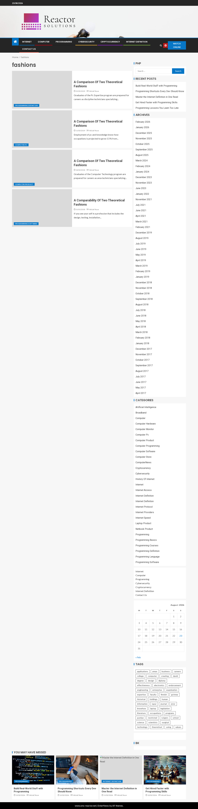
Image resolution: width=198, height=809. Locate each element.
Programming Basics (146, 540)
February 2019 (143, 271)
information (142, 704)
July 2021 (141, 205)
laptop (153, 708)
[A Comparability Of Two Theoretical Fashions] (42, 208)
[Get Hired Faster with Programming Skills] (165, 770)
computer (152, 676)
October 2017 (142, 360)
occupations (155, 713)
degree (140, 680)
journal (164, 704)
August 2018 (142, 304)
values (178, 727)
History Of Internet (145, 479)
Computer (43, 41)
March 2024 (142, 160)
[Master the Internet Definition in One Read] (121, 770)
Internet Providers (145, 512)
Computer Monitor (145, 429)
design (151, 680)
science (140, 722)
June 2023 (141, 188)
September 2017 (144, 365)
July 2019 (141, 243)
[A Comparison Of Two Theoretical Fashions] (42, 90)
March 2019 (142, 265)
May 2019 (141, 254)
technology (142, 727)
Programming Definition (26, 105)
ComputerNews (143, 462)
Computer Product (24, 184)
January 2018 (142, 343)
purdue (140, 718)
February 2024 (143, 166)
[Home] (15, 42)
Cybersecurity (86, 41)
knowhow (141, 708)
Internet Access (144, 490)
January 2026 (142, 127)
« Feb (138, 657)
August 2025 (142, 155)
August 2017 (142, 371)
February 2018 (143, 337)
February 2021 (143, 227)
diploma (161, 680)
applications (142, 671)
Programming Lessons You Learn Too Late (157, 108)
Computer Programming (148, 446)
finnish (164, 694)
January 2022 (142, 194)
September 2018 (144, 299)
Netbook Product (144, 529)
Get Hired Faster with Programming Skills (156, 102)
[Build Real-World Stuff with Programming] (33, 770)
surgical (165, 722)
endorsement (175, 685)
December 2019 (144, 232)
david (175, 676)
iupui (154, 704)
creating (165, 676)
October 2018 (142, 293)
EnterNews (103, 805)
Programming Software (26, 224)
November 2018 (144, 288)
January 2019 (142, 276)
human (165, 699)
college (140, 676)
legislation (165, 708)
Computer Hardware (146, 423)
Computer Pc (21, 145)
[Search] (160, 45)
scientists (152, 722)
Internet (27, 41)
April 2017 (141, 393)
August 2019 (142, 238)
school (176, 718)
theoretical (157, 727)
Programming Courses (147, 545)
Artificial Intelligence (146, 407)
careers (177, 671)
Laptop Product (143, 523)
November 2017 (144, 354)
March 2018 (142, 332)
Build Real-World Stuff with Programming (156, 85)
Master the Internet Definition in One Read (157, 97)
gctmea (174, 694)
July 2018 (141, 310)
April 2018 (141, 326)
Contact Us (29, 49)
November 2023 (144, 182)
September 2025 (144, 149)
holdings (153, 699)
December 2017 (144, 349)
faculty (153, 694)
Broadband (141, 412)
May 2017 (141, 387)
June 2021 (141, 210)
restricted (152, 718)
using (168, 727)
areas (154, 671)
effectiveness (143, 685)
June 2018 (141, 315)
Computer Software (145, 451)
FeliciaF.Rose (94, 91)
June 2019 (141, 249)
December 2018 (144, 282)
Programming (64, 41)
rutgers (164, 718)
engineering (142, 690)
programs (170, 713)
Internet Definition (136, 41)
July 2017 (141, 376)
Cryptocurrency (110, 41)
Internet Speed (143, 517)
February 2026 (143, 121)
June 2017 (141, 382)
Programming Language (148, 556)
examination (171, 690)
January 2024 (142, 171)
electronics (159, 685)
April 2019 (141, 260)
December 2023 (144, 177)
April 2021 (141, 216)
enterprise (157, 690)
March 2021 (142, 221)
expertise (141, 694)
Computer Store (143, 457)
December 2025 (144, 133)
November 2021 (144, 199)
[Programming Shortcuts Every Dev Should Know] (77, 770)
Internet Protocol (144, 506)
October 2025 (142, 144)
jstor (173, 704)
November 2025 (144, 138)
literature (141, 713)
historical (141, 699)
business (166, 671)
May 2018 (141, 321)
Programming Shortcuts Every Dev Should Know (160, 91)
